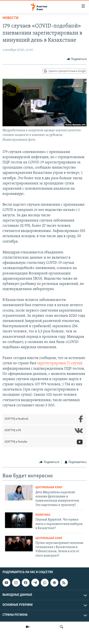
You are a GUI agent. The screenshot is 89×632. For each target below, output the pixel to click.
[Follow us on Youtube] (6, 583)
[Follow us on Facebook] (26, 583)
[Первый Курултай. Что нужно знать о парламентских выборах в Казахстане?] (19, 520)
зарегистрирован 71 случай (59, 363)
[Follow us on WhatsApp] (45, 583)
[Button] (77, 59)
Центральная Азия (48, 487)
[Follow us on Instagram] (16, 583)
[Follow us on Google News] (54, 583)
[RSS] (64, 583)
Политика (42, 515)
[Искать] (61, 627)
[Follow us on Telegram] (35, 583)
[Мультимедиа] (27, 627)
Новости (10, 18)
